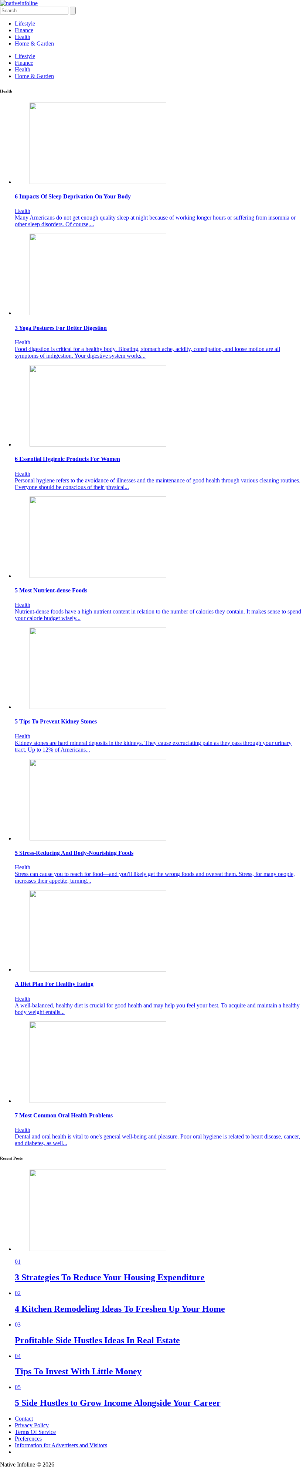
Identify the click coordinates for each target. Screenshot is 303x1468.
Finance (24, 30)
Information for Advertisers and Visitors (61, 1445)
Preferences (28, 1438)
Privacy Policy (32, 1425)
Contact (24, 1418)
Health (22, 37)
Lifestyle (25, 23)
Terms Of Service (35, 1432)
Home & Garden (34, 43)
